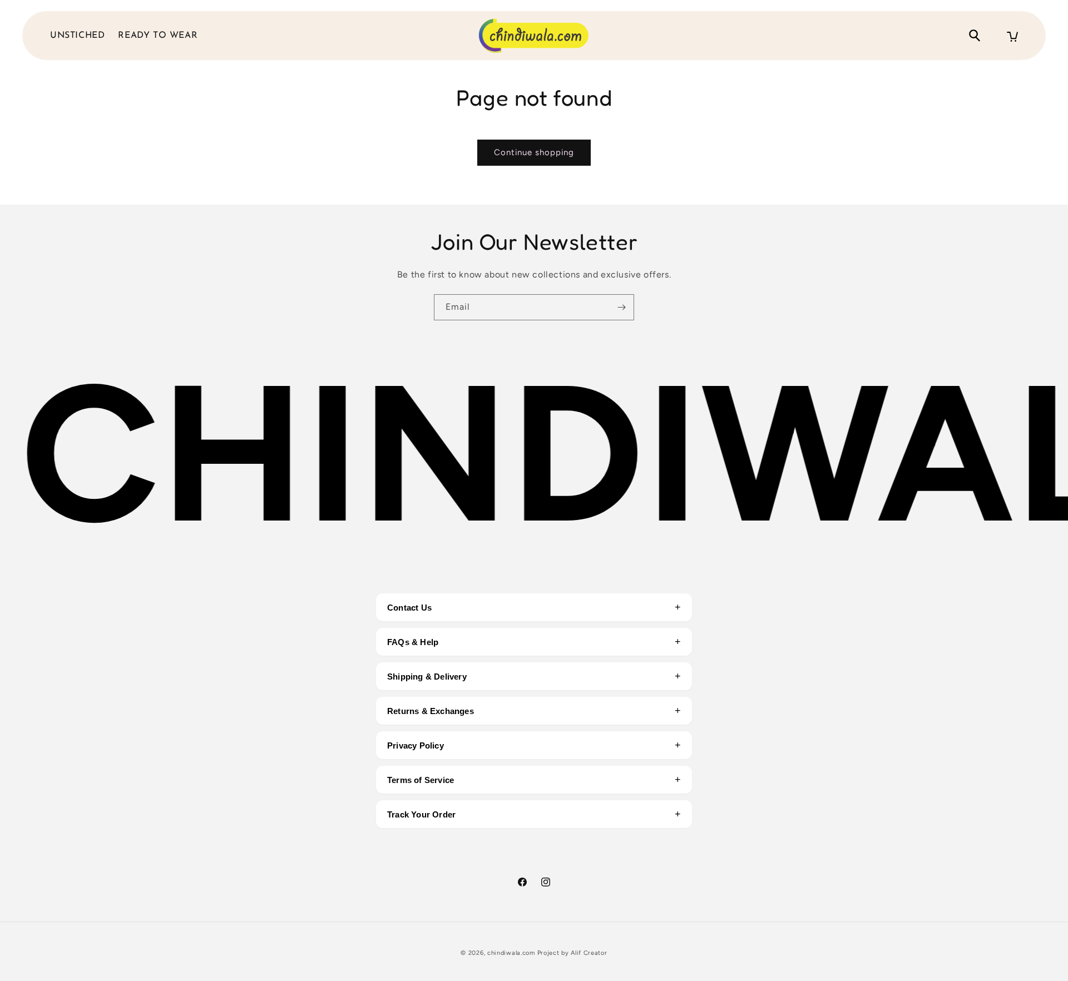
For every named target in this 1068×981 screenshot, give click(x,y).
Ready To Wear (157, 35)
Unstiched (77, 35)
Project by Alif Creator (572, 953)
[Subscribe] (621, 307)
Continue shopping (534, 152)
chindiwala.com (511, 953)
